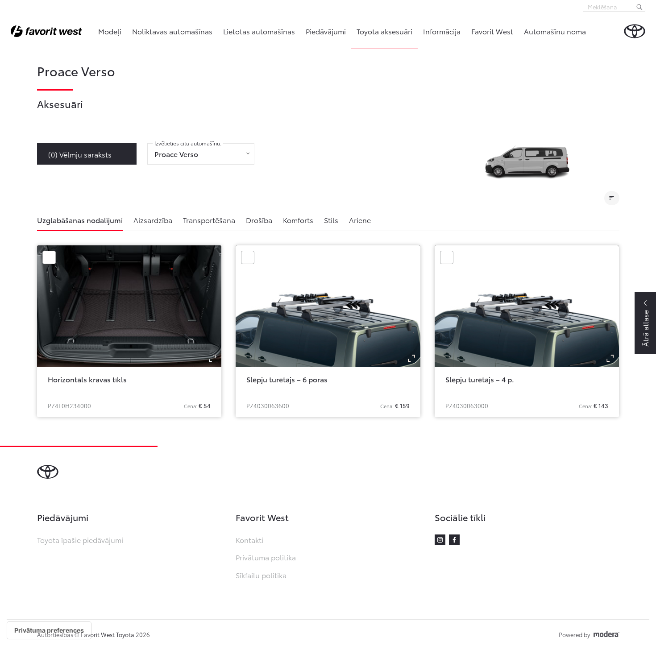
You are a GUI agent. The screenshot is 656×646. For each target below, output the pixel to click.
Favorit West (492, 31)
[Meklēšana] (639, 7)
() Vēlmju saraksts (80, 154)
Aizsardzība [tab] (152, 220)
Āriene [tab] (360, 220)
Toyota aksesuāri (384, 31)
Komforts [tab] (298, 220)
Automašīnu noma (555, 31)
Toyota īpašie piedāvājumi (80, 539)
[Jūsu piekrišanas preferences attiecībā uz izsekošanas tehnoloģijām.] (49, 630)
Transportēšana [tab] (209, 220)
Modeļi (109, 31)
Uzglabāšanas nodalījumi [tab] (80, 220)
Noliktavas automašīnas (172, 31)
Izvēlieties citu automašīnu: (187, 143)
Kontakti (249, 539)
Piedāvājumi (326, 31)
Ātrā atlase (645, 328)
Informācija (442, 31)
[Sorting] (611, 198)
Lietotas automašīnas (259, 31)
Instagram (440, 539)
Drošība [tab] (259, 220)
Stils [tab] (331, 220)
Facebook (454, 539)
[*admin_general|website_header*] (634, 31)
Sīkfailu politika (261, 575)
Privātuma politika (266, 557)
